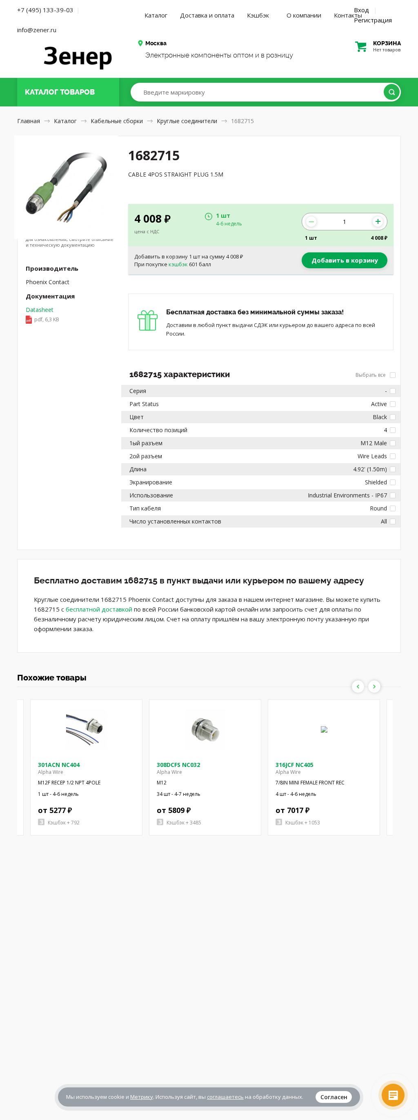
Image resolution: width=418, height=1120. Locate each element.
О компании (304, 15)
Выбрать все (371, 374)
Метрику (141, 1096)
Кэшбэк (258, 15)
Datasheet (42, 314)
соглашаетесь (225, 1096)
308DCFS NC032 (178, 765)
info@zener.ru (36, 30)
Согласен (333, 1097)
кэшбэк (178, 264)
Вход (361, 10)
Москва (156, 43)
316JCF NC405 (295, 765)
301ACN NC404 (59, 765)
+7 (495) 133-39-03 (45, 10)
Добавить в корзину (344, 260)
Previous (358, 686)
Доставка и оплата (207, 15)
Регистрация (373, 20)
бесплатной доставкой (99, 609)
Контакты (348, 15)
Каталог (156, 15)
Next (374, 686)
